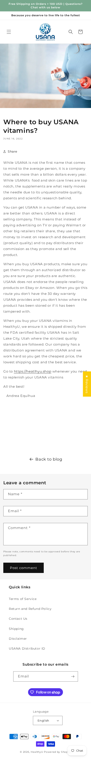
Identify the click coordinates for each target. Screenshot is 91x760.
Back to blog (48, 459)
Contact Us (18, 619)
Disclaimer (18, 639)
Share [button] (12, 151)
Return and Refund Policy (30, 609)
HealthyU (37, 751)
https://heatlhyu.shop (32, 371)
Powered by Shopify (57, 751)
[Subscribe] (73, 676)
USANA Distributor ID (27, 648)
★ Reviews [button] (87, 384)
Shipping (16, 629)
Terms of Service (23, 599)
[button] (9, 32)
